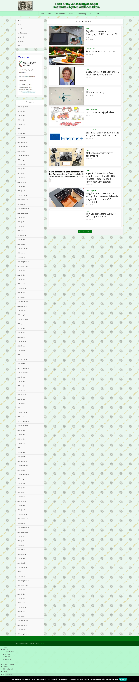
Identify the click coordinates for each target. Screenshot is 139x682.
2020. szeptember (23, 421)
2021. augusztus (22, 372)
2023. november (22, 253)
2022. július (21, 324)
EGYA (19, 25)
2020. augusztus (22, 426)
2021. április (21, 390)
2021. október (21, 364)
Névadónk (8, 657)
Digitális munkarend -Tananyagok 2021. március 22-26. (102, 34)
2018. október (21, 523)
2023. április (21, 284)
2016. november (22, 625)
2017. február (21, 612)
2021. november (22, 359)
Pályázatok (20, 41)
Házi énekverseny (95, 92)
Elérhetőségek (82, 14)
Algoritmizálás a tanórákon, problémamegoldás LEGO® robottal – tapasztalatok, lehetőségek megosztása (100, 177)
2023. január (21, 297)
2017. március (21, 607)
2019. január (21, 510)
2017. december (22, 567)
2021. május (21, 386)
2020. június (21, 434)
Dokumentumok (60, 14)
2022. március (21, 341)
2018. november (22, 519)
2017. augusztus (22, 585)
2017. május (21, 598)
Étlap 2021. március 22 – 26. (100, 51)
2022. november (22, 306)
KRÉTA (92, 14)
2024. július (21, 217)
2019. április (21, 496)
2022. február (21, 346)
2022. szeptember (23, 315)
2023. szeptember (23, 262)
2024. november (22, 200)
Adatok (7, 654)
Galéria (71, 14)
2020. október (21, 417)
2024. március (21, 235)
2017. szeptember (23, 581)
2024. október (21, 204)
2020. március (21, 448)
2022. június (21, 328)
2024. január (21, 244)
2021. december (22, 355)
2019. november (22, 465)
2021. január (21, 403)
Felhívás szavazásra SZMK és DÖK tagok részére (101, 215)
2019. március (21, 501)
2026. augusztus (22, 107)
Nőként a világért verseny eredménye (99, 154)
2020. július (21, 430)
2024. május (21, 226)
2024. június (21, 222)
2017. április (21, 603)
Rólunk (49, 14)
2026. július (21, 111)
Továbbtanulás (22, 33)
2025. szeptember (23, 155)
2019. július (21, 483)
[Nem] (133, 679)
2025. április (21, 177)
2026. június (21, 115)
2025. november (22, 146)
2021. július (21, 377)
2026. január (21, 138)
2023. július (21, 270)
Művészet (20, 21)
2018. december (22, 514)
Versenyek (20, 37)
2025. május (21, 173)
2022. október (21, 310)
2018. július (21, 536)
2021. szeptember (23, 368)
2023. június (21, 275)
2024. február (21, 240)
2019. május (21, 492)
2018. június (21, 541)
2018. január (21, 563)
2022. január (21, 350)
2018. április (21, 550)
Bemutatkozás (10, 652)
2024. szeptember (23, 209)
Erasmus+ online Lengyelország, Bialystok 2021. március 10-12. (103, 134)
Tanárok (8, 659)
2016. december (22, 621)
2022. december (22, 302)
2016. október (21, 629)
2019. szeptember (23, 474)
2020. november (22, 412)
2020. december (22, 408)
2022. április (21, 337)
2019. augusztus (22, 479)
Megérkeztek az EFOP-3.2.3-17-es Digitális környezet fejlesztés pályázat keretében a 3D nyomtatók (102, 197)
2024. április (21, 231)
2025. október (21, 151)
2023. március (21, 288)
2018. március (21, 554)
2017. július (21, 590)
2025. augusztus (22, 160)
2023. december (22, 248)
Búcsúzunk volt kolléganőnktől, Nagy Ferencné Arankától (102, 73)
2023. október (21, 257)
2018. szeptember (23, 528)
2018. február (21, 558)
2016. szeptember (23, 634)
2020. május (21, 439)
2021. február (21, 399)
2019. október (21, 470)
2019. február (21, 505)
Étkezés (19, 45)
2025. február (21, 186)
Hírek (42, 14)
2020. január (21, 457)
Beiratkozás (21, 29)
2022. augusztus (22, 319)
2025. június (21, 169)
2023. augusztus (22, 266)
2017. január (21, 616)
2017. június (21, 594)
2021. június (21, 381)
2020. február (21, 452)
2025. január (21, 191)
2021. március (21, 395)
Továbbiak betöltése (85, 232)
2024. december (22, 195)
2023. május (21, 279)
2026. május (21, 120)
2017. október (21, 576)
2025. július (21, 164)
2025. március (21, 182)
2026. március (21, 129)
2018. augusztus (22, 532)
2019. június (21, 488)
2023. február (21, 293)
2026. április (21, 124)
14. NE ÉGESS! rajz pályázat (100, 112)
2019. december (22, 461)
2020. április (21, 443)
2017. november (22, 572)
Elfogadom (123, 679)
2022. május (21, 333)
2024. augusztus (22, 213)
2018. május (21, 545)
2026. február (21, 133)
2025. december (22, 142)
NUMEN (41, 643)
